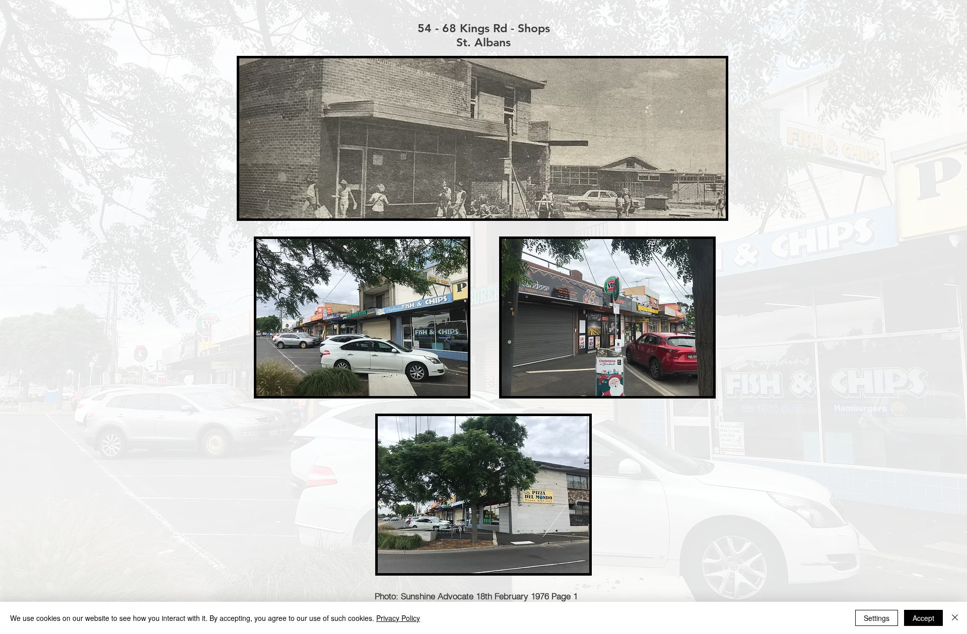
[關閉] (955, 618)
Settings (876, 618)
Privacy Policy (398, 618)
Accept (923, 618)
